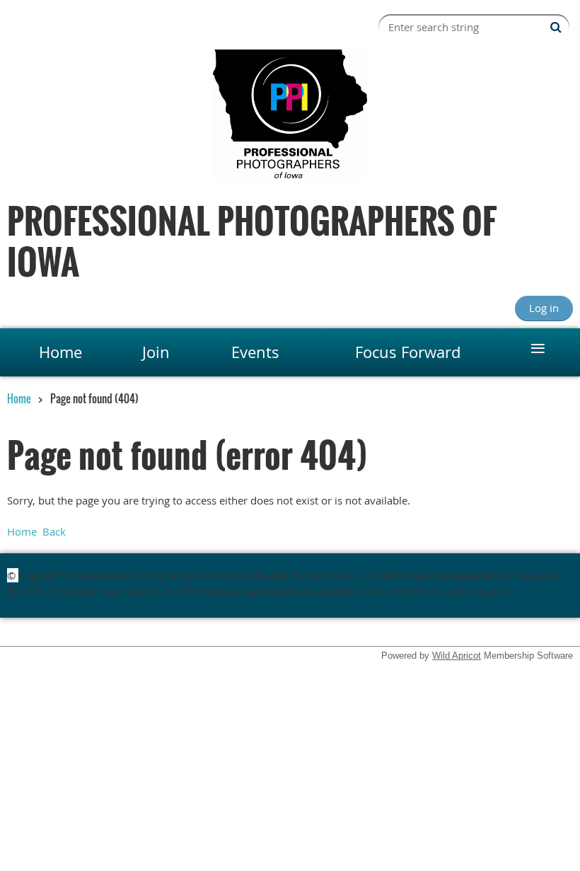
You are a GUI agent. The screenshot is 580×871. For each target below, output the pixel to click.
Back (54, 531)
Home (19, 398)
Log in (544, 308)
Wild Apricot (456, 655)
